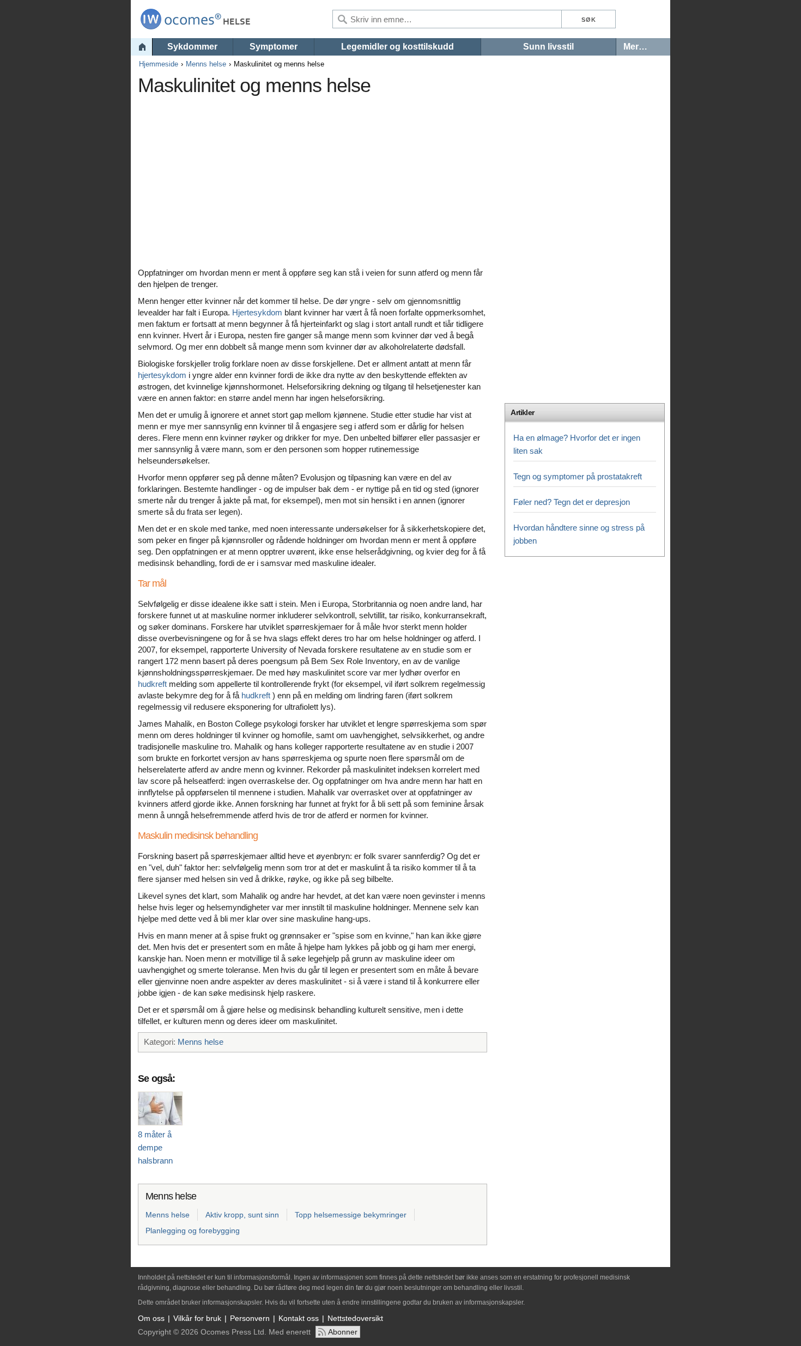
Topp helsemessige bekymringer (350, 1214)
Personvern (250, 1318)
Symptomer (274, 46)
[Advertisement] (337, 177)
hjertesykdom (162, 375)
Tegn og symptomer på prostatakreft (577, 476)
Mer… (635, 46)
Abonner (342, 1331)
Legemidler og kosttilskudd (397, 46)
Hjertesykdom (257, 312)
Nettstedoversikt (355, 1318)
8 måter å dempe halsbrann (155, 1147)
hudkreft (152, 684)
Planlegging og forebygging (192, 1230)
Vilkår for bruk (197, 1318)
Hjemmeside (158, 64)
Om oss (151, 1318)
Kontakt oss (298, 1318)
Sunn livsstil (548, 46)
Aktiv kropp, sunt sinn (242, 1214)
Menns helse (206, 64)
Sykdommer (192, 46)
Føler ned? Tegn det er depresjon (571, 502)
